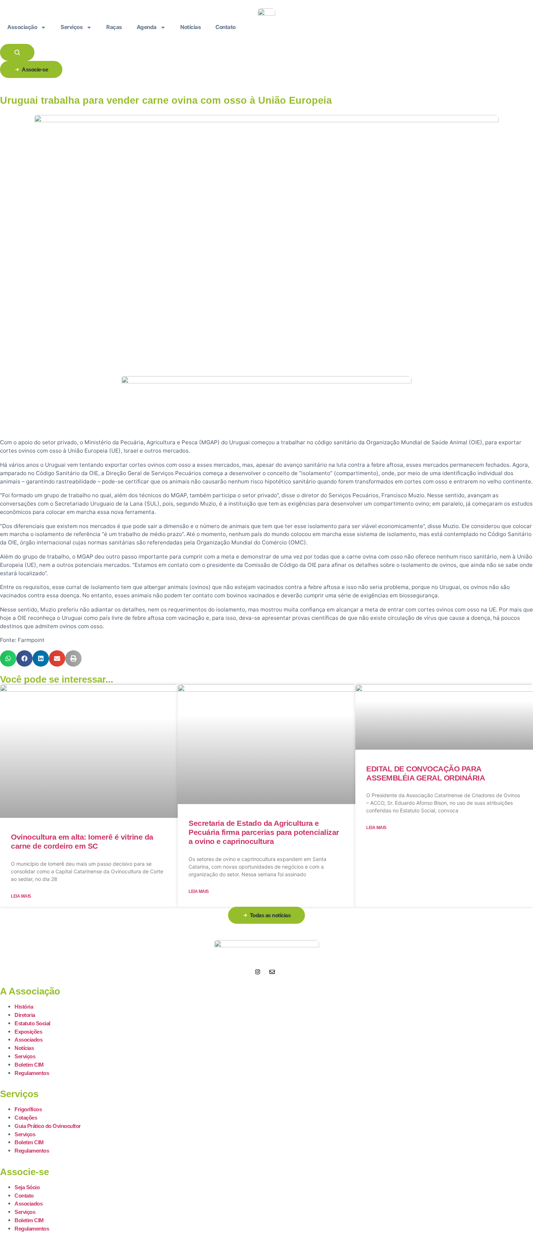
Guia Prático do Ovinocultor (48, 1126)
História (24, 1007)
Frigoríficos (28, 1109)
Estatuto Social (32, 1023)
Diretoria (25, 1015)
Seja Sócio (27, 1187)
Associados (28, 1040)
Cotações (26, 1118)
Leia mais (21, 896)
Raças (114, 27)
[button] (8, 658)
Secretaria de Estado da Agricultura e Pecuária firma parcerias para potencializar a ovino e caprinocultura (264, 832)
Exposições (28, 1032)
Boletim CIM (29, 1065)
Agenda (147, 27)
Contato (225, 27)
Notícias (190, 27)
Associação (22, 27)
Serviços (72, 27)
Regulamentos (32, 1073)
